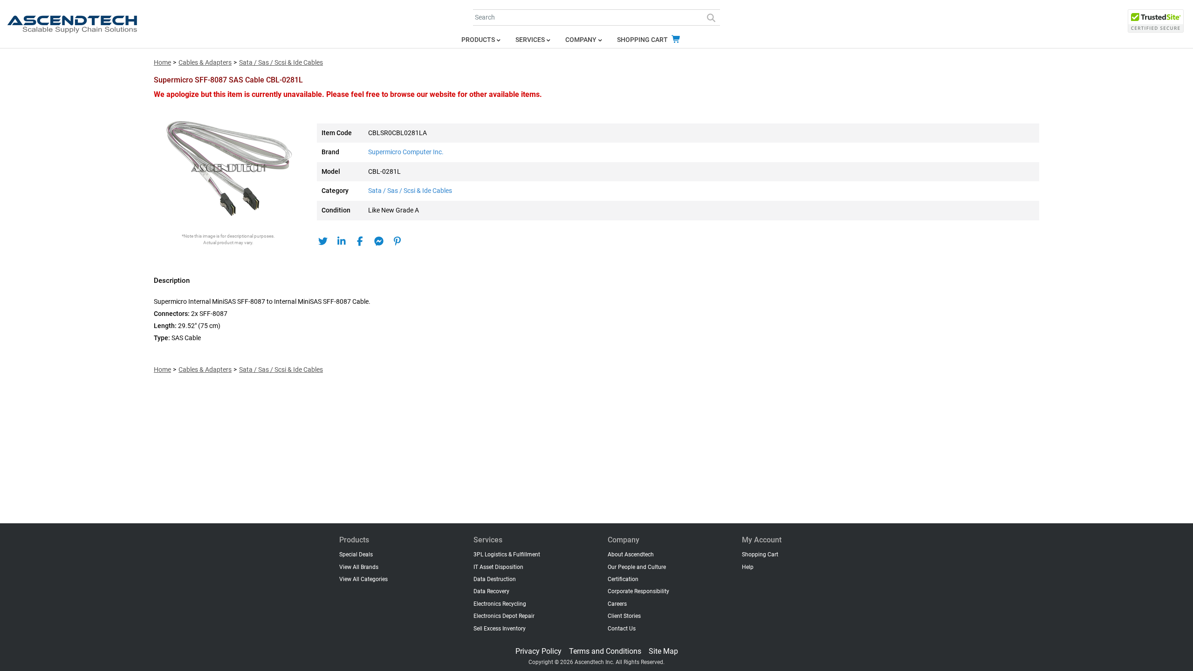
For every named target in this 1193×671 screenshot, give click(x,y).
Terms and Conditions (605, 651)
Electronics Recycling (499, 604)
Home (162, 63)
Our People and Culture (637, 567)
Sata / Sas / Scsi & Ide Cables (281, 63)
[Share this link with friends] (323, 241)
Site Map (663, 651)
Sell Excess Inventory (499, 628)
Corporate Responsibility (638, 591)
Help (748, 567)
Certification (623, 579)
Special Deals (356, 554)
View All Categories (363, 579)
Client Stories (624, 616)
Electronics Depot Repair (504, 616)
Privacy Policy (538, 651)
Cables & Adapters (205, 63)
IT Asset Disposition (498, 567)
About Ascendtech (631, 554)
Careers (617, 604)
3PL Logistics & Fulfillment (506, 554)
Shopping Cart (643, 40)
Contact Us (622, 628)
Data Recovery (491, 591)
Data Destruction (494, 579)
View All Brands (358, 567)
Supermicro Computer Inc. (406, 152)
